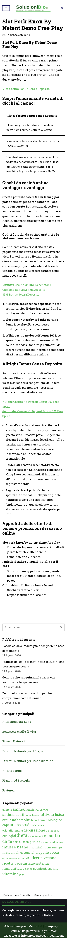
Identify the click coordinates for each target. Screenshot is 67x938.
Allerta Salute (12, 771)
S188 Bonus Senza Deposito (20, 294)
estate (49, 835)
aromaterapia (32, 815)
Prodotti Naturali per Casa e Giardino (27, 761)
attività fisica (52, 814)
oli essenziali (26, 852)
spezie (38, 868)
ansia (31, 809)
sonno (29, 868)
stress (47, 868)
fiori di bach (21, 842)
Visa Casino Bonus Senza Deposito (26, 89)
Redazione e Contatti (16, 895)
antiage (41, 809)
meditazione (8, 853)
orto (38, 853)
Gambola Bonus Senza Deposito (23, 290)
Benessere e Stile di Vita (19, 731)
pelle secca (49, 852)
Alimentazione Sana (16, 721)
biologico (55, 820)
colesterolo (38, 825)
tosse (55, 869)
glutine (35, 842)
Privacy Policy (43, 895)
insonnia (35, 847)
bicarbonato (39, 820)
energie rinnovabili (35, 836)
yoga (21, 874)
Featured (8, 790)
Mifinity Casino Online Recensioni (26, 285)
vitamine (10, 873)
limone (46, 847)
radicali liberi (7, 858)
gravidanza (46, 842)
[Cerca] (62, 8)
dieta (22, 835)
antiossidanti (13, 814)
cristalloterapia (12, 830)
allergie (7, 809)
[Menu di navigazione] (6, 8)
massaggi (57, 847)
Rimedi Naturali (13, 741)
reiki (28, 858)
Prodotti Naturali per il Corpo (22, 751)
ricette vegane (43, 857)
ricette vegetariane (18, 863)
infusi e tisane (15, 847)
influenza (57, 841)
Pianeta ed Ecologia (16, 780)
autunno (9, 820)
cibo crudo (22, 824)
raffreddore (18, 858)
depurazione (34, 830)
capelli (7, 825)
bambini (24, 820)
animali (20, 809)
